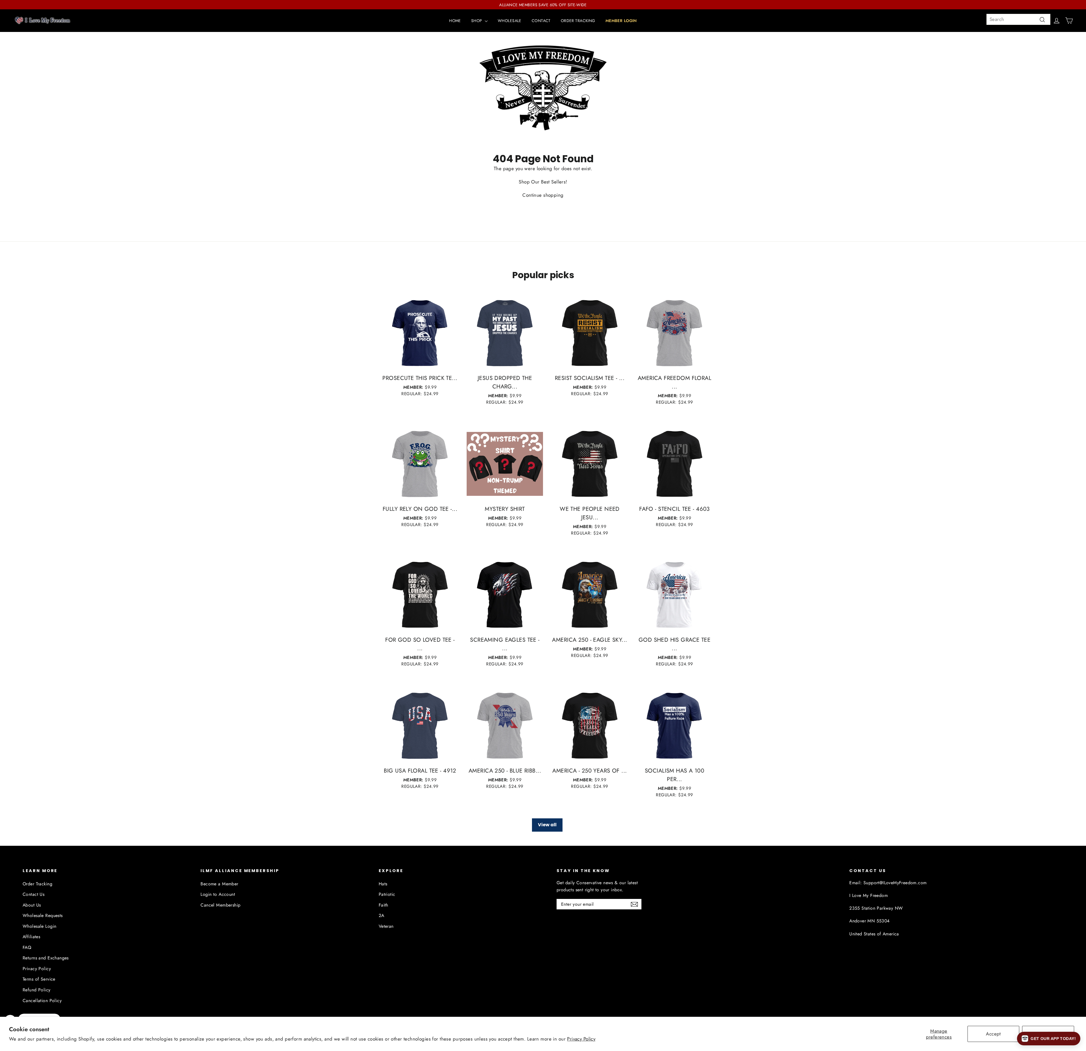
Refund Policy (37, 990)
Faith (383, 905)
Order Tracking (37, 884)
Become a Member (219, 884)
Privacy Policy (581, 1038)
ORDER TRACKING (578, 20)
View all (547, 824)
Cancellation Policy (42, 1000)
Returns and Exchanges (46, 958)
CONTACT (541, 20)
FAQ (27, 947)
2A (381, 915)
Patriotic (387, 894)
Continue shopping (542, 195)
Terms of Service (39, 979)
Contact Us (33, 894)
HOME (455, 20)
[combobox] (1018, 19)
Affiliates (31, 936)
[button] (1048, 1038)
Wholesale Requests (43, 915)
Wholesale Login (39, 926)
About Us (32, 905)
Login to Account (218, 894)
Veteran (386, 926)
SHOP (477, 20)
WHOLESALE (510, 20)
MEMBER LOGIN (621, 20)
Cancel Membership (220, 905)
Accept (993, 1033)
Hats (383, 884)
